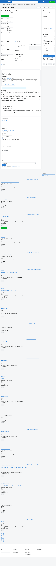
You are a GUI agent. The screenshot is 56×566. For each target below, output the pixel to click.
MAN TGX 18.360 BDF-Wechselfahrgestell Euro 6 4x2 (9, 378)
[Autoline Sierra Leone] (4, 1)
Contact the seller (5, 15)
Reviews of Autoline (15, 552)
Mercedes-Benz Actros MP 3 (5, 431)
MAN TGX (2, 521)
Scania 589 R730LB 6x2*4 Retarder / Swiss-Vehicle (9, 272)
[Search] (13, 1)
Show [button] (8, 135)
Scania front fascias (51, 174)
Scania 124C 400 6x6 (4, 396)
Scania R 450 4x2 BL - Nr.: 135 (6, 254)
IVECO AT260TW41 (4, 341)
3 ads (5, 127)
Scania (8, 18)
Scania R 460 (3, 237)
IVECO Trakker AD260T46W (5, 308)
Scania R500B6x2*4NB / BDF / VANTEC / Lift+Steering (10, 182)
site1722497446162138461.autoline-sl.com (8, 130)
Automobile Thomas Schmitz (6, 120)
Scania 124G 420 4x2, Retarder (6, 216)
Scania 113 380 (3, 325)
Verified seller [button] (45, 16)
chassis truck (9, 21)
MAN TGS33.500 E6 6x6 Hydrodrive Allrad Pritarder (9, 290)
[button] (38, 7)
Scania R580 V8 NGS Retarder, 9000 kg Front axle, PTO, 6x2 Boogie (12, 485)
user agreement (18, 166)
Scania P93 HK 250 (4, 199)
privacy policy (13, 166)
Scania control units (45, 174)
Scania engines (46, 175)
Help (1, 549)
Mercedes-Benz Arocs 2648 (5, 449)
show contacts (9, 78)
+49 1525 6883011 (11, 135)
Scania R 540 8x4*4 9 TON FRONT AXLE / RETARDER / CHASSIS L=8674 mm (14, 467)
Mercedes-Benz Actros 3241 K (6, 360)
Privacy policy (15, 549)
